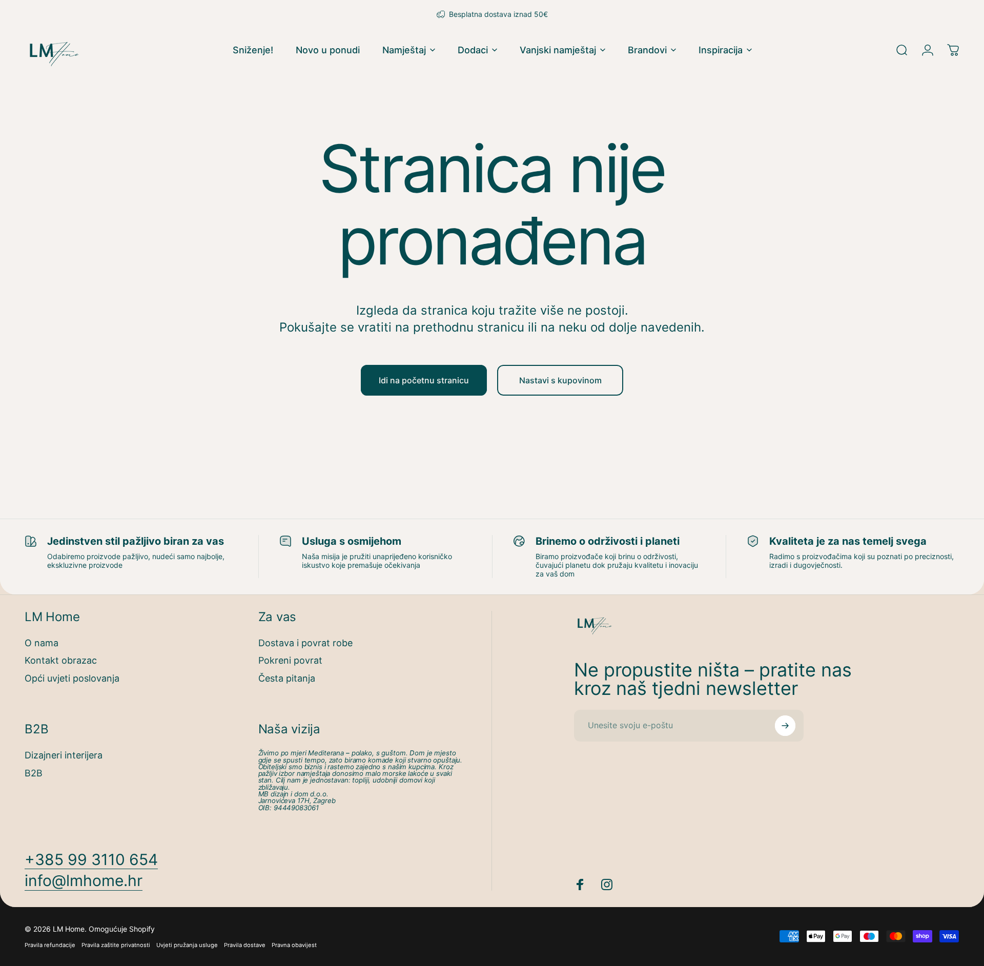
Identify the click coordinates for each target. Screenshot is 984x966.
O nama (41, 643)
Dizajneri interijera (63, 755)
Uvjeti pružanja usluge (187, 945)
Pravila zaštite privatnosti (115, 945)
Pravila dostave (244, 945)
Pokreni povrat (290, 660)
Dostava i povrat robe (305, 643)
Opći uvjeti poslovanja (72, 678)
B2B (34, 773)
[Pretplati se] (785, 725)
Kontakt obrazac (61, 660)
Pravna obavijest (294, 945)
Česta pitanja (286, 678)
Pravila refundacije (50, 945)
